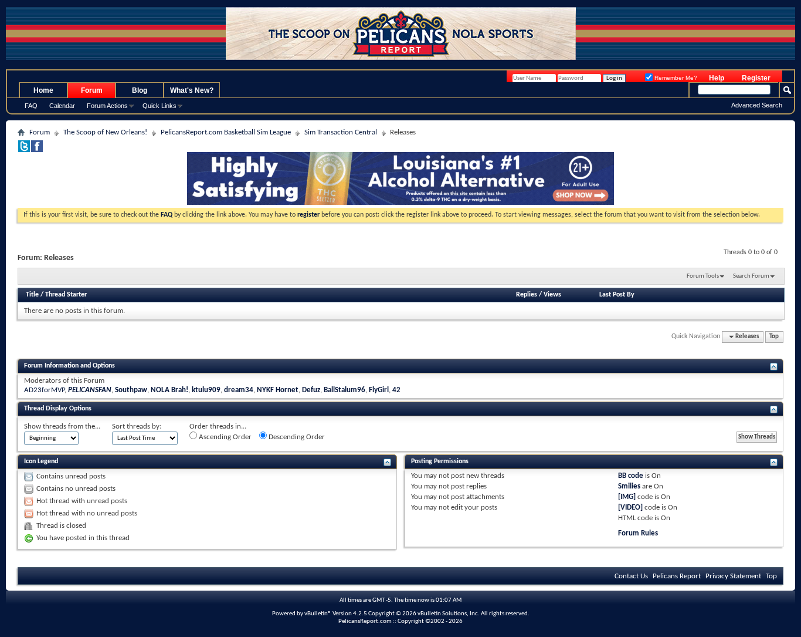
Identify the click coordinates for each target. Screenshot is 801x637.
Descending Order (296, 437)
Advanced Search (756, 105)
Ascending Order (224, 437)
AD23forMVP (44, 390)
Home (43, 90)
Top (774, 336)
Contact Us (631, 576)
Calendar (62, 105)
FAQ (31, 105)
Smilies (629, 486)
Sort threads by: (136, 426)
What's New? (191, 90)
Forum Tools (703, 276)
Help (716, 78)
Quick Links (159, 105)
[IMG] (627, 497)
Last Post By (616, 294)
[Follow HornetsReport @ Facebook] (36, 150)
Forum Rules (638, 533)
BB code (630, 476)
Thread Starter (66, 294)
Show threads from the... (62, 426)
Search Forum (751, 276)
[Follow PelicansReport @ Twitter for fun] (24, 150)
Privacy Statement (733, 576)
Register (756, 78)
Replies (526, 294)
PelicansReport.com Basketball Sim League (226, 132)
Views (552, 294)
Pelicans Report (677, 576)
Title (32, 294)
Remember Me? (675, 78)
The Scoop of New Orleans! (105, 132)
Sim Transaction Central (340, 132)
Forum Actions (107, 105)
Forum (92, 90)
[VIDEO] (630, 507)
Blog (139, 90)
